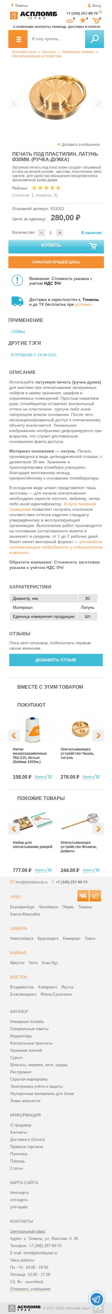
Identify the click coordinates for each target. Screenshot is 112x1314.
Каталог (49, 52)
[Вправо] (98, 735)
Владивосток (22, 987)
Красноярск (48, 938)
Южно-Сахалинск (56, 994)
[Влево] (14, 735)
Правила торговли (26, 1146)
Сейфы (18, 332)
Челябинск (48, 907)
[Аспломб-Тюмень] (34, 18)
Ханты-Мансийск (25, 914)
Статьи (16, 1168)
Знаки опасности (25, 1101)
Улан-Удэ (50, 963)
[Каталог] (17, 39)
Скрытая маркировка (28, 1079)
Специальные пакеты (29, 1029)
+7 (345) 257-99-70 (82, 13)
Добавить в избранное (81, 145)
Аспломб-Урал (24, 52)
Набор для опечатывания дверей (32, 844)
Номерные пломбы (78, 52)
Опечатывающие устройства (36, 56)
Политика (18, 1154)
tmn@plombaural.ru (32, 882)
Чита (33, 963)
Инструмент (21, 1072)
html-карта (19, 1192)
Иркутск (17, 963)
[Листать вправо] (98, 103)
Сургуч (16, 1057)
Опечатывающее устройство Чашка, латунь (77, 753)
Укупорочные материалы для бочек (42, 1093)
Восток (18, 977)
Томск (90, 938)
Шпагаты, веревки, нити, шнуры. (39, 1065)
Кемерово (71, 938)
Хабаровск (47, 987)
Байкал (18, 952)
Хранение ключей (26, 1050)
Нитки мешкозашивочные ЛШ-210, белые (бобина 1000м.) (30, 755)
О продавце (20, 1125)
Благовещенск (23, 994)
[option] (56, 98)
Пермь (68, 907)
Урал (15, 897)
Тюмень (85, 907)
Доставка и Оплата (27, 1139)
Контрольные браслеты (31, 1043)
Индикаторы (21, 1036)
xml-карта (18, 1200)
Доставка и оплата (84, 27)
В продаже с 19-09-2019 (33, 355)
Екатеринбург (22, 907)
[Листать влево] (14, 103)
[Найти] (94, 39)
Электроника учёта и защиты (36, 1086)
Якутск (67, 987)
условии (83, 304)
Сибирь (18, 928)
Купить (51, 245)
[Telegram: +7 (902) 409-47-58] (96, 1299)
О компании (23, 27)
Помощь (59, 27)
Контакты (43, 27)
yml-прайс (19, 1207)
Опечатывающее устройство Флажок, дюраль (79, 846)
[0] (69, 20)
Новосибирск (21, 938)
